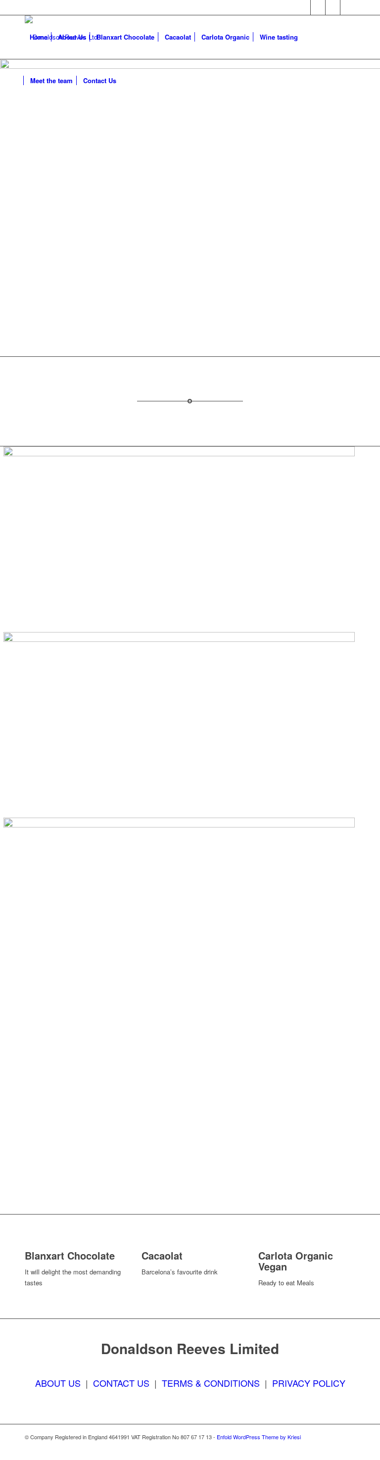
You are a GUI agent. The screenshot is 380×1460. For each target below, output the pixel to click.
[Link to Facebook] (303, 7)
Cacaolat (162, 1255)
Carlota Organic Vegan (295, 1260)
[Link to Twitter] (318, 7)
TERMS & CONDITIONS (211, 1382)
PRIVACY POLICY (308, 1382)
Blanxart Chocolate (70, 1255)
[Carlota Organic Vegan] (260, 1244)
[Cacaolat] (144, 1244)
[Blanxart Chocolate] (27, 1244)
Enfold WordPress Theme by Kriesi (259, 1437)
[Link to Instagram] (333, 7)
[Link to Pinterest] (347, 7)
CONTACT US (121, 1382)
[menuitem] (38, 37)
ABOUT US (58, 1382)
